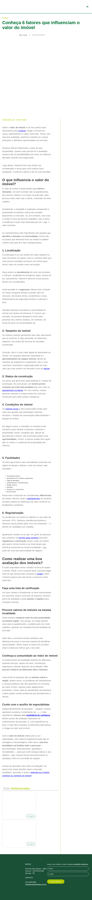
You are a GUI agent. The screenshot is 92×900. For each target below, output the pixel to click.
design (47, 368)
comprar (22, 131)
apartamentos (33, 498)
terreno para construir (29, 538)
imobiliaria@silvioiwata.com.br (36, 884)
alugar (40, 574)
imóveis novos (12, 409)
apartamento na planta (12, 390)
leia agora (30, 816)
